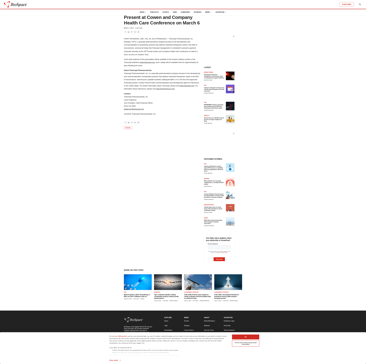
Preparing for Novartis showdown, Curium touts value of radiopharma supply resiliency (214, 76)
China (206, 218)
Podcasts (154, 12)
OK (246, 337)
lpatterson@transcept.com (134, 109)
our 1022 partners (121, 336)
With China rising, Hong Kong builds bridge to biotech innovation (213, 221)
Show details (113, 360)
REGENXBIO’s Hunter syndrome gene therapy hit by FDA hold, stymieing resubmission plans (213, 106)
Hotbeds (197, 12)
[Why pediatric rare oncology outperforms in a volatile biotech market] (230, 182)
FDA (205, 85)
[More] (145, 12)
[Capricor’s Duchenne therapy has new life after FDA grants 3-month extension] (230, 89)
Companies (185, 12)
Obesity (206, 115)
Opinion (206, 178)
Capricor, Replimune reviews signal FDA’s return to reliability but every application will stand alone (213, 168)
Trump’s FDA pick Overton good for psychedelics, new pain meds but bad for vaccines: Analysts (214, 195)
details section (174, 355)
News (142, 12)
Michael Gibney (174, 300)
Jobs (175, 12)
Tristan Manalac (208, 123)
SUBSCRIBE (346, 4)
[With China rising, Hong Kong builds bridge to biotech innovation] (230, 221)
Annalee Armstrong (209, 225)
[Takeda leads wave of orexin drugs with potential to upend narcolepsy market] (230, 208)
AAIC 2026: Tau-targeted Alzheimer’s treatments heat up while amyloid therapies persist (226, 296)
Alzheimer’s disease (191, 292)
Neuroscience (209, 204)
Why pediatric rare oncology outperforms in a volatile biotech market (214, 182)
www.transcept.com (147, 62)
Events (166, 12)
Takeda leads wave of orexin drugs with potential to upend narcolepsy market (213, 208)
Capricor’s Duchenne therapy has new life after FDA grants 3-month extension (214, 89)
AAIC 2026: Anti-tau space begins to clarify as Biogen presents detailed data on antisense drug (197, 296)
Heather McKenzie (209, 93)
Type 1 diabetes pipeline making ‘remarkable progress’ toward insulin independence (166, 296)
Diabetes (157, 292)
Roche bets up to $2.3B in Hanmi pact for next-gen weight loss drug (214, 119)
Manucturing (208, 72)
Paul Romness (208, 186)
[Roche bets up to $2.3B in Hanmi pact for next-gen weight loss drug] (230, 119)
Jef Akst (142, 298)
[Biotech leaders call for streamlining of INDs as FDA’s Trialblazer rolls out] (138, 282)
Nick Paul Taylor (208, 80)
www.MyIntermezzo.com (165, 89)
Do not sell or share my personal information (245, 343)
